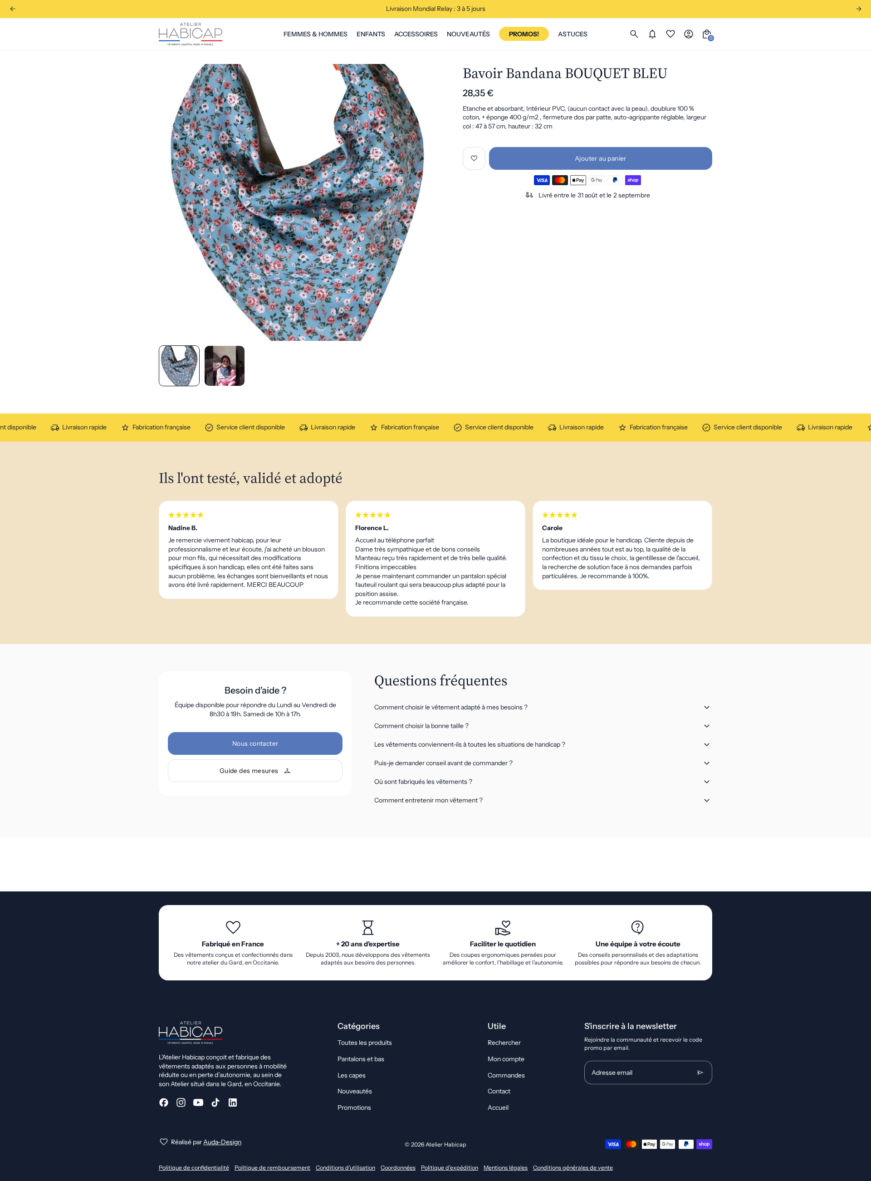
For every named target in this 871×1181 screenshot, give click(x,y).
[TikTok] (215, 1102)
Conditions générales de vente (573, 1167)
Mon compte (506, 1059)
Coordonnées (398, 1167)
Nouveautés (355, 1091)
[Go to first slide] (858, 9)
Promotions (354, 1107)
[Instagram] (181, 1102)
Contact (499, 1091)
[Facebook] (164, 1102)
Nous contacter (255, 743)
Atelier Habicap (446, 1144)
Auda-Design (222, 1142)
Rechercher (504, 1042)
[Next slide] (421, 202)
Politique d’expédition (449, 1167)
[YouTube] (198, 1102)
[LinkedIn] (233, 1102)
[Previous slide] (12, 9)
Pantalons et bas (361, 1059)
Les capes (352, 1075)
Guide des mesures (249, 771)
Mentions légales (506, 1167)
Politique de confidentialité (194, 1167)
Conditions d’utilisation (345, 1167)
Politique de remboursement (272, 1167)
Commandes (506, 1075)
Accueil (498, 1107)
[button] (224, 365)
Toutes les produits (365, 1042)
